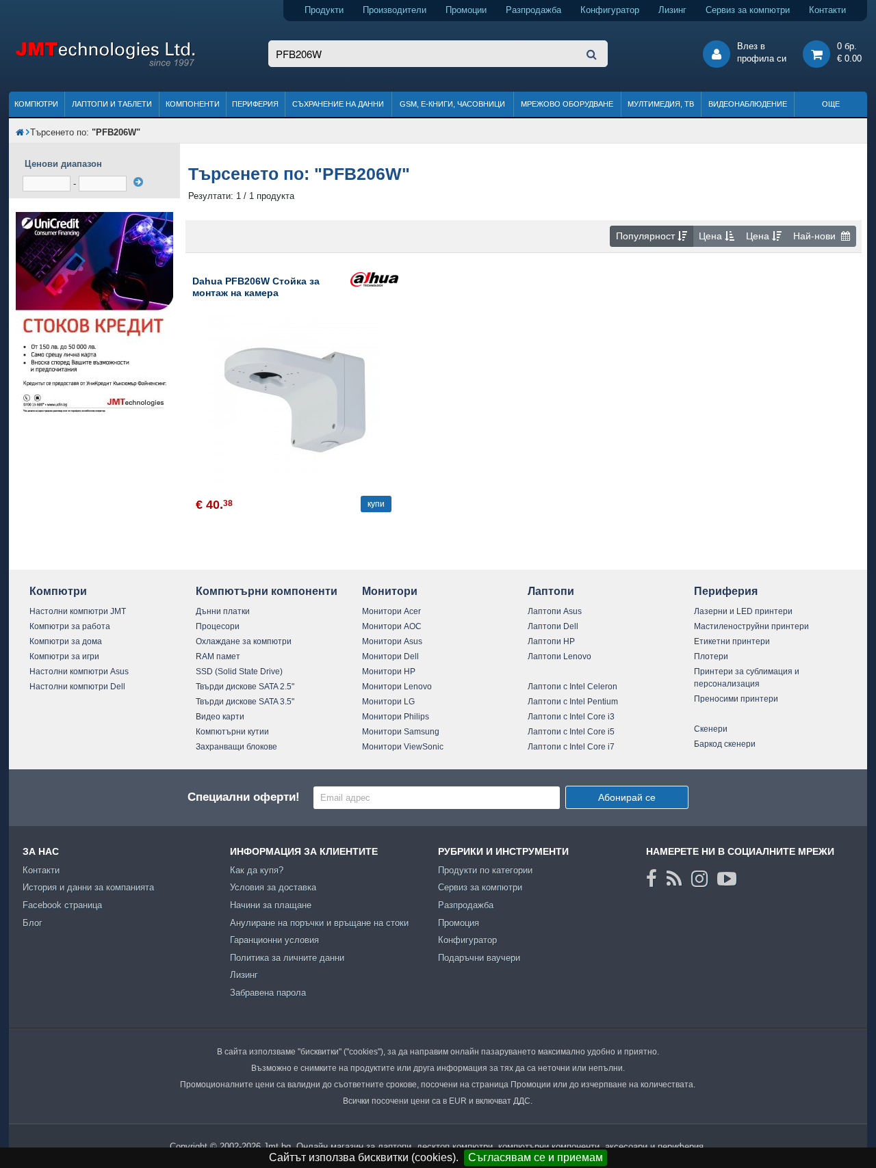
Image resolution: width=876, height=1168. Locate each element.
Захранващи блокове (236, 747)
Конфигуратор (609, 10)
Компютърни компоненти (266, 591)
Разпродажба (533, 10)
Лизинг (672, 10)
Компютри (36, 104)
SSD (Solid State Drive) (239, 671)
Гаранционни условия (274, 940)
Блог (32, 923)
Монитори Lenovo (397, 686)
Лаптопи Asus (555, 611)
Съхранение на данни (338, 104)
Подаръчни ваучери (479, 958)
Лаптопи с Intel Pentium (573, 701)
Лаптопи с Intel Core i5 (571, 731)
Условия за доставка (273, 887)
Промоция (458, 923)
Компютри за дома (65, 641)
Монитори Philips (395, 716)
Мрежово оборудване (567, 104)
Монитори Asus (392, 641)
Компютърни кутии (232, 731)
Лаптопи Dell (553, 626)
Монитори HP (388, 671)
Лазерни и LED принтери (743, 611)
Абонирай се (627, 797)
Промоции (466, 10)
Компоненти (193, 104)
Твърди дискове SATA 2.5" (245, 686)
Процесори (218, 626)
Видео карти (220, 716)
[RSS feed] (674, 878)
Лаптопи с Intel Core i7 (571, 747)
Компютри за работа (69, 626)
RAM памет (218, 656)
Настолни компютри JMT (77, 611)
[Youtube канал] (726, 878)
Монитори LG (388, 701)
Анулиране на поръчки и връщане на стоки (319, 923)
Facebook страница (62, 905)
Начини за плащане (270, 905)
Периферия (255, 104)
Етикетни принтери (732, 641)
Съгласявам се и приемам (535, 1157)
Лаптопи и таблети (112, 104)
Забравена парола (268, 992)
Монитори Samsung (400, 731)
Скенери (710, 729)
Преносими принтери (736, 699)
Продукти (324, 10)
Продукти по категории (485, 870)
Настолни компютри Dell (77, 686)
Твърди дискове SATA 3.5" (245, 701)
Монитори (389, 591)
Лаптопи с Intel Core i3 (571, 716)
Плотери (711, 656)
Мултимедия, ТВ (661, 104)
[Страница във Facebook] (651, 878)
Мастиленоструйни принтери (751, 626)
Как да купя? (256, 870)
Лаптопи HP (551, 641)
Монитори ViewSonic (402, 747)
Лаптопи (551, 591)
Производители (394, 10)
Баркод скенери (725, 744)
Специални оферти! (244, 797)
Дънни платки (223, 611)
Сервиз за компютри (748, 10)
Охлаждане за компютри (244, 641)
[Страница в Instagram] (699, 878)
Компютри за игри (64, 656)
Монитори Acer (391, 611)
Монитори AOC (392, 626)
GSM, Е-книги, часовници (452, 104)
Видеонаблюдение (747, 104)
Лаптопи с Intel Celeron (572, 686)
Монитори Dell (390, 656)
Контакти (827, 10)
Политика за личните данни (287, 958)
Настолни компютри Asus (79, 671)
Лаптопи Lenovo (559, 656)
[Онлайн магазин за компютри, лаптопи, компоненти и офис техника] (105, 64)
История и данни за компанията (88, 887)
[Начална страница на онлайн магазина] (20, 132)
